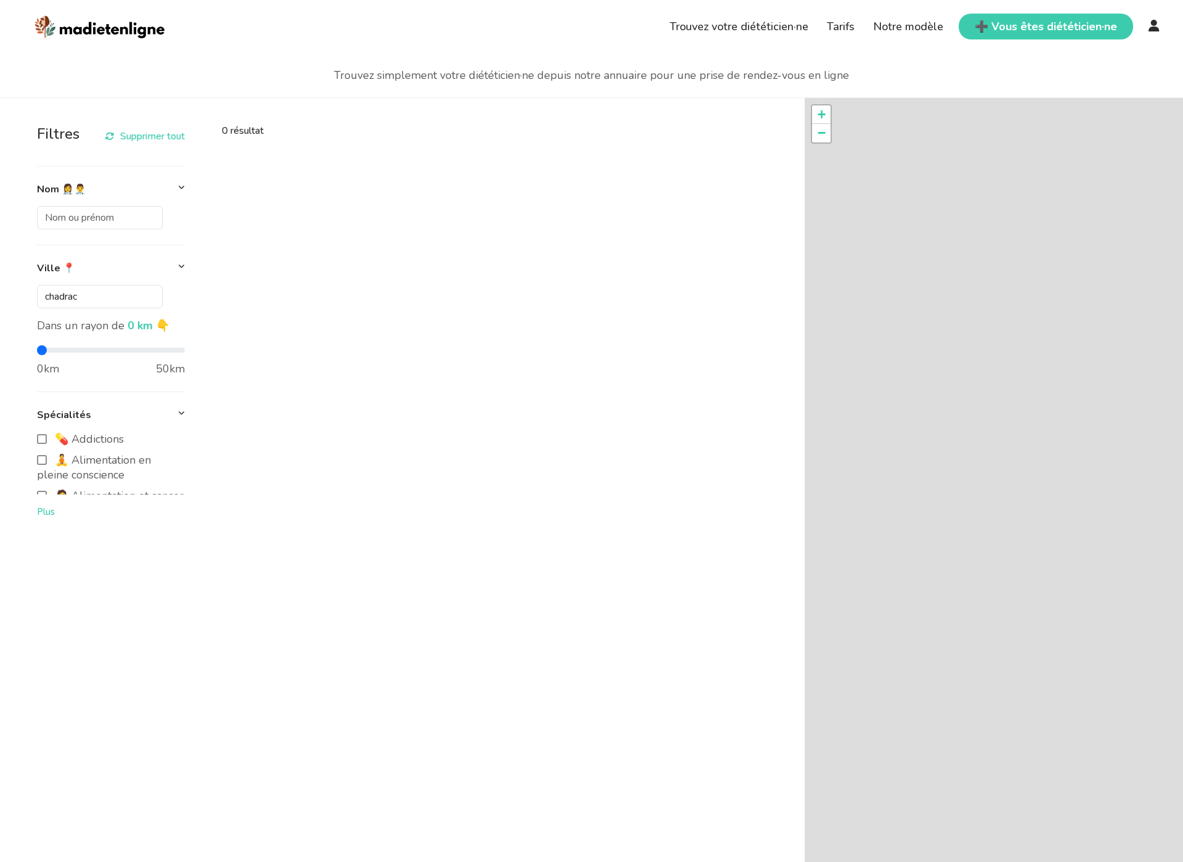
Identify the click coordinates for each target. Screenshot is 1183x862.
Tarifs (841, 26)
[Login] (1154, 26)
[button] (821, 114)
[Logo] (100, 25)
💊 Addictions (89, 439)
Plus (46, 512)
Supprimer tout (152, 136)
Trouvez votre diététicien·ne (739, 26)
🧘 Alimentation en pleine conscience (94, 467)
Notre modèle (908, 26)
